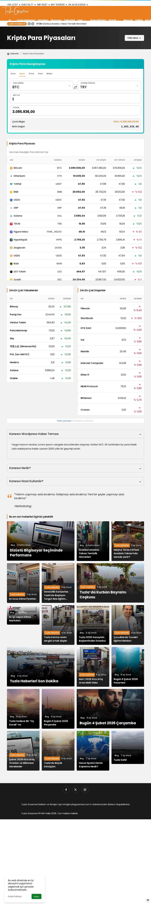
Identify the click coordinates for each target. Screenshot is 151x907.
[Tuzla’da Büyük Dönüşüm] (58, 751)
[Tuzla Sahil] (127, 747)
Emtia (31, 73)
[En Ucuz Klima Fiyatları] (23, 583)
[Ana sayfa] (9, 20)
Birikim (49, 73)
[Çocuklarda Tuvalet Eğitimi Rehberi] (127, 625)
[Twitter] (75, 789)
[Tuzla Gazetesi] (15, 11)
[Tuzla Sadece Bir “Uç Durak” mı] (23, 709)
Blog (13, 545)
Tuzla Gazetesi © (30, 813)
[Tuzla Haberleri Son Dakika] (40, 666)
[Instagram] (84, 789)
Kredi (40, 73)
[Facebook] (66, 789)
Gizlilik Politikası (15, 896)
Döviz (13, 73)
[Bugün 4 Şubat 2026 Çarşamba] (110, 708)
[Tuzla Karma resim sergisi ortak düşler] (58, 625)
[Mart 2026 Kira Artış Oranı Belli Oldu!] (93, 667)
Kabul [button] (36, 896)
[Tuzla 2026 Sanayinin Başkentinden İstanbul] (93, 625)
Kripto (22, 73)
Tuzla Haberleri (122, 545)
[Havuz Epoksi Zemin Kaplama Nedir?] (93, 751)
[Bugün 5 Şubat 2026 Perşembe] (58, 709)
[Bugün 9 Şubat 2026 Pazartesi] (127, 667)
